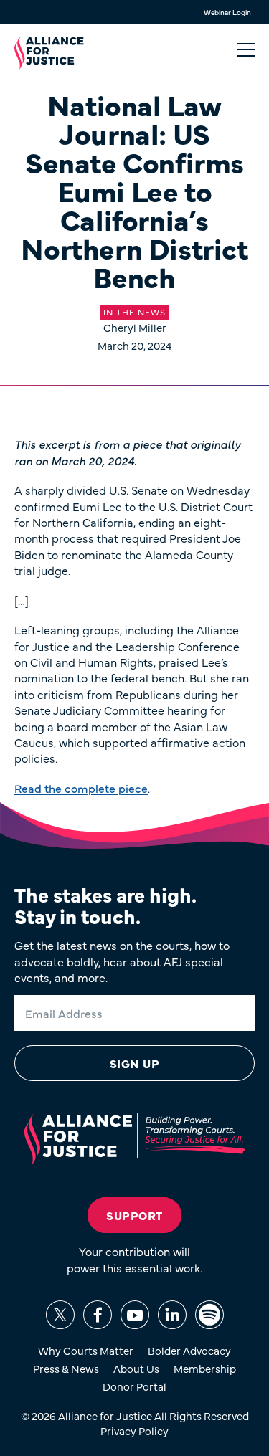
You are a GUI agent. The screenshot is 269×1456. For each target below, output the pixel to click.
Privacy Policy (134, 1430)
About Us (136, 1368)
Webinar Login (227, 12)
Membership (205, 1368)
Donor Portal (134, 1386)
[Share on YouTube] (135, 1314)
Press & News (66, 1368)
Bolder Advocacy (189, 1350)
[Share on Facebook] (97, 1314)
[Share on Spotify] (209, 1314)
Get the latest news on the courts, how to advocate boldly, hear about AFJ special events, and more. (122, 961)
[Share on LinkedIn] (172, 1314)
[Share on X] (60, 1314)
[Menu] (246, 50)
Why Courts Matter (85, 1350)
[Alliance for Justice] (49, 53)
